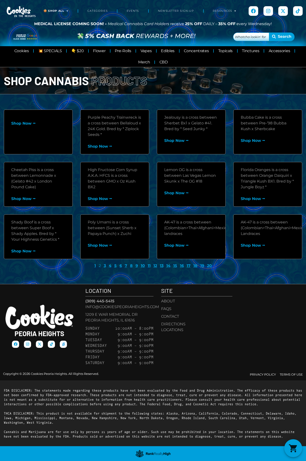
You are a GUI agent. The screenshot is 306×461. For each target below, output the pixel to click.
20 (209, 265)
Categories (97, 10)
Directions (173, 324)
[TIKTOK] (298, 11)
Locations (172, 330)
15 (175, 265)
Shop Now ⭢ (23, 123)
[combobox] (251, 37)
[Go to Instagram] (268, 11)
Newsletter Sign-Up (176, 10)
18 (195, 265)
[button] (293, 448)
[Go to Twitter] (283, 11)
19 (202, 265)
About (168, 301)
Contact (170, 316)
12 (155, 265)
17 (189, 265)
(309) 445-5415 (100, 301)
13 (162, 265)
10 (143, 265)
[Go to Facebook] (253, 11)
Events (133, 10)
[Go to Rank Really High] (153, 453)
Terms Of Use (291, 374)
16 (182, 265)
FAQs (166, 308)
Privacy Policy (263, 374)
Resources (222, 10)
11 (149, 265)
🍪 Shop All (54, 10)
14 (168, 265)
